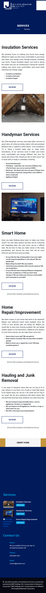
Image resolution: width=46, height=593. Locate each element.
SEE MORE (12, 87)
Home (18, 29)
